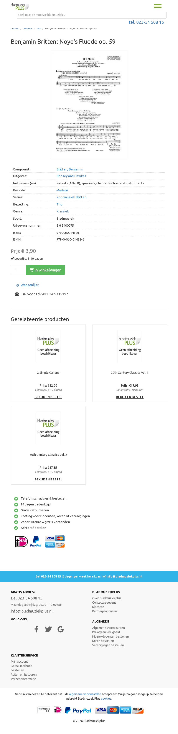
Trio (59, 204)
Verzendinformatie (23, 679)
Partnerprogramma (104, 611)
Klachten (98, 607)
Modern (62, 190)
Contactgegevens (104, 602)
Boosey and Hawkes (71, 176)
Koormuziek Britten (71, 197)
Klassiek (62, 211)
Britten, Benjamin (69, 169)
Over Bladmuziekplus (106, 598)
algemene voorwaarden (85, 694)
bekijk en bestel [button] (48, 397)
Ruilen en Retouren (24, 674)
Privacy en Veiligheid (106, 632)
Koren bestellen (103, 641)
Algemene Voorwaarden (108, 628)
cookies (106, 698)
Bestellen (17, 670)
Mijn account (19, 661)
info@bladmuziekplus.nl (124, 576)
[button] (27, 285)
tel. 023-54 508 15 (146, 22)
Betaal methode (21, 666)
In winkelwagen (47, 270)
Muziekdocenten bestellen (110, 636)
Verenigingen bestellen (108, 645)
